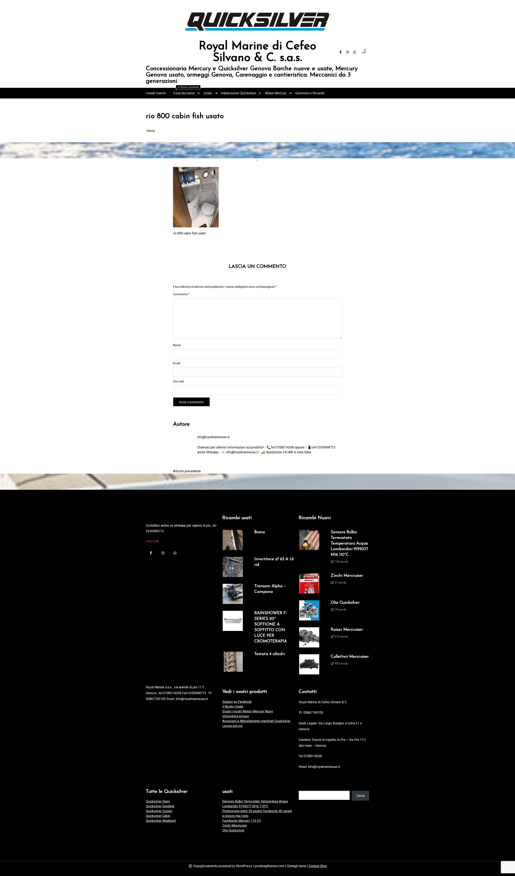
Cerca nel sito (308, 787)
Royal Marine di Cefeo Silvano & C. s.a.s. (257, 52)
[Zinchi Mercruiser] (309, 583)
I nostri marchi (156, 93)
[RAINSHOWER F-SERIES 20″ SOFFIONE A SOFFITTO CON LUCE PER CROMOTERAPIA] (233, 628)
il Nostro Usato (232, 706)
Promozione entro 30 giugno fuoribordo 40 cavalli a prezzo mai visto (257, 813)
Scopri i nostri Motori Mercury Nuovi (247, 711)
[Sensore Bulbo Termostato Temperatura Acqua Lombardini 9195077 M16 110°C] (309, 548)
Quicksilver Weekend (161, 821)
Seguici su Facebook (237, 702)
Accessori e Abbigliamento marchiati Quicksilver (256, 721)
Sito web (178, 381)
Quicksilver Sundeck (160, 806)
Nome (177, 345)
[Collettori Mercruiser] (309, 664)
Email (176, 363)
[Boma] (233, 540)
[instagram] (348, 52)
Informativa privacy (235, 716)
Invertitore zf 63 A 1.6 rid (274, 562)
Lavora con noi (232, 726)
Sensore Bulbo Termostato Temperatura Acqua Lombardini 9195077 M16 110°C (349, 543)
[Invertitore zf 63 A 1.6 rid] (233, 567)
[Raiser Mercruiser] (309, 637)
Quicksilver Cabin (158, 816)
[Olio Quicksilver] (309, 610)
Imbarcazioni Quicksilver (238, 93)
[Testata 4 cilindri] (233, 662)
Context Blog (318, 866)
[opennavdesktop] (364, 52)
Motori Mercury (275, 93)
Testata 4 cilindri (269, 654)
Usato (208, 93)
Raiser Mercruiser (347, 630)
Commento (181, 294)
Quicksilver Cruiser (159, 811)
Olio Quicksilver (345, 603)
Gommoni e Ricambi (309, 93)
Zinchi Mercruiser (347, 576)
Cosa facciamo (186, 91)
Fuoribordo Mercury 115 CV (241, 821)
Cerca (360, 796)
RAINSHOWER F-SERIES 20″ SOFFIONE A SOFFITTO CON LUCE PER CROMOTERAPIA (270, 627)
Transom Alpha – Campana (270, 589)
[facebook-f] (341, 52)
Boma (259, 532)
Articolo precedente (187, 471)
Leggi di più (152, 541)
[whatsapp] (355, 52)
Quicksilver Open (158, 801)
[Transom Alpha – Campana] (233, 594)
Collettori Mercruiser (350, 657)
